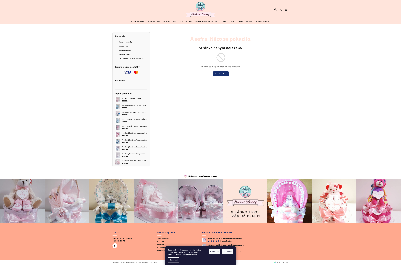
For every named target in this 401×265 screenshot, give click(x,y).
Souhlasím (228, 251)
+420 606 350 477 (118, 241)
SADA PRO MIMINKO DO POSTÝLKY (131, 59)
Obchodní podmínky (165, 247)
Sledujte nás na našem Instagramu (202, 176)
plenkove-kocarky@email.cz (123, 238)
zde (195, 254)
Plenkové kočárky (125, 42)
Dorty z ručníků (124, 54)
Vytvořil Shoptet (283, 262)
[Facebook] (114, 245)
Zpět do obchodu (221, 74)
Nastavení (173, 260)
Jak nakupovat (163, 238)
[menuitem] (138, 21)
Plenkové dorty (124, 46)
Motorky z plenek (125, 50)
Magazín (160, 241)
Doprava (160, 244)
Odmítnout (214, 251)
